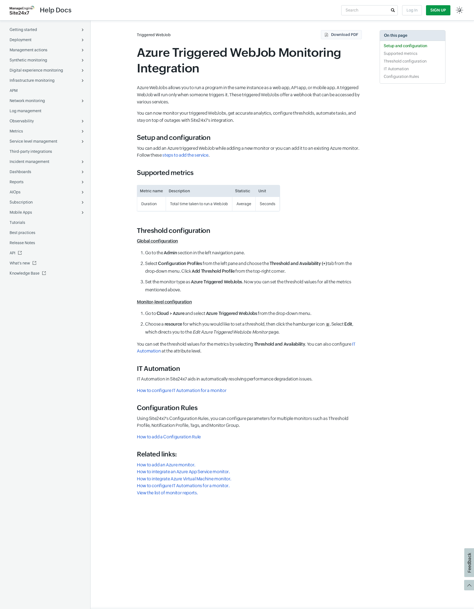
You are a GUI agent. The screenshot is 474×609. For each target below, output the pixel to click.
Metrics (16, 131)
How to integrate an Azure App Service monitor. (183, 471)
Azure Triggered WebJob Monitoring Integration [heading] (239, 60)
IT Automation (396, 69)
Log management (25, 111)
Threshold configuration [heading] (173, 230)
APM (14, 90)
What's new (20, 263)
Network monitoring (27, 100)
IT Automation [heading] (158, 368)
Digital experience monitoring (36, 70)
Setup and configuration (405, 46)
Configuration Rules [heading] (167, 407)
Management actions (28, 50)
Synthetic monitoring (28, 60)
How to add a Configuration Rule (169, 436)
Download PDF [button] (344, 34)
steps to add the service (185, 155)
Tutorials (17, 222)
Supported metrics (400, 53)
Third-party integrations (31, 151)
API (12, 253)
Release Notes (22, 243)
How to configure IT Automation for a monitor (181, 390)
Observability (22, 121)
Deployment (21, 40)
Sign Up (438, 10)
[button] (393, 10)
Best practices (22, 232)
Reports (17, 182)
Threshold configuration (405, 61)
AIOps (15, 192)
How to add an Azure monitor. (166, 464)
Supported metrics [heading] (165, 172)
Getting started (23, 29)
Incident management (29, 161)
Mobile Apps (21, 212)
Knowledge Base (25, 273)
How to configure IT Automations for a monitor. (183, 485)
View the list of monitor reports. (167, 492)
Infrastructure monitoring (32, 80)
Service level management (33, 141)
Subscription (21, 202)
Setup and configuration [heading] (174, 137)
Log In (412, 10)
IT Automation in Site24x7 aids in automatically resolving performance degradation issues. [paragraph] (224, 379)
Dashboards (20, 172)
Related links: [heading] (157, 454)
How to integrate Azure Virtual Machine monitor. (184, 478)
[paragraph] (249, 241)
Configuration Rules (401, 76)
